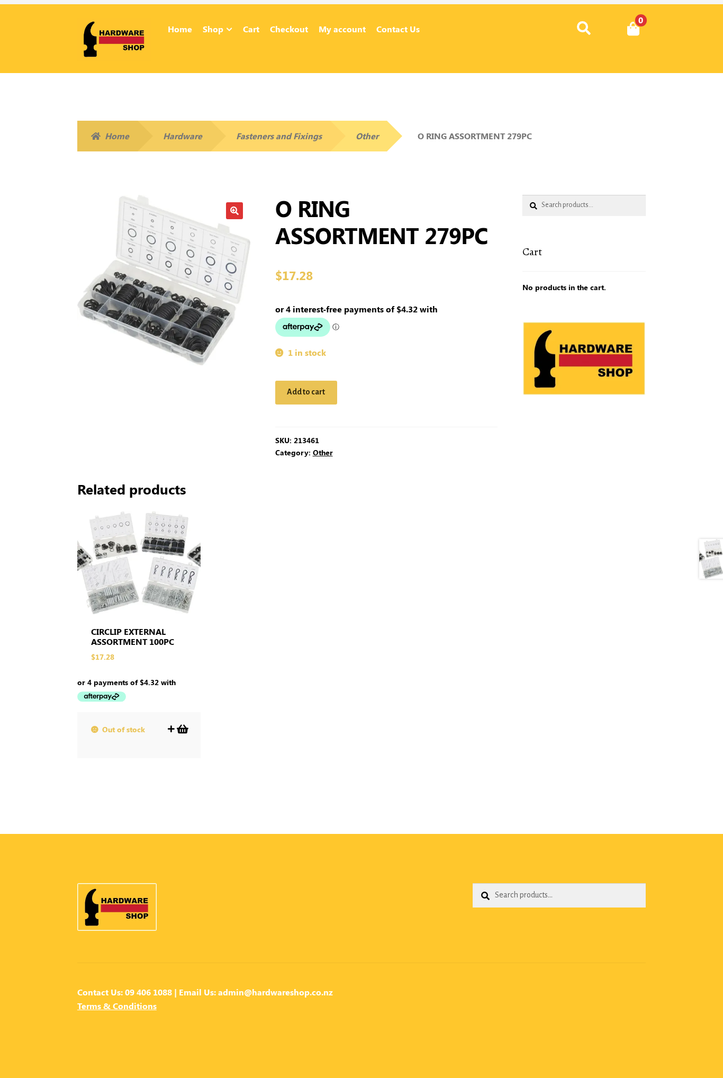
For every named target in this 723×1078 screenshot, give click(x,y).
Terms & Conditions (117, 1005)
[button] (234, 210)
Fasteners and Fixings (279, 135)
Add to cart (306, 392)
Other (367, 135)
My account (342, 28)
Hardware (182, 135)
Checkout (289, 28)
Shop (213, 28)
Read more (182, 729)
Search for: (583, 28)
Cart (251, 28)
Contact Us (398, 28)
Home (180, 28)
